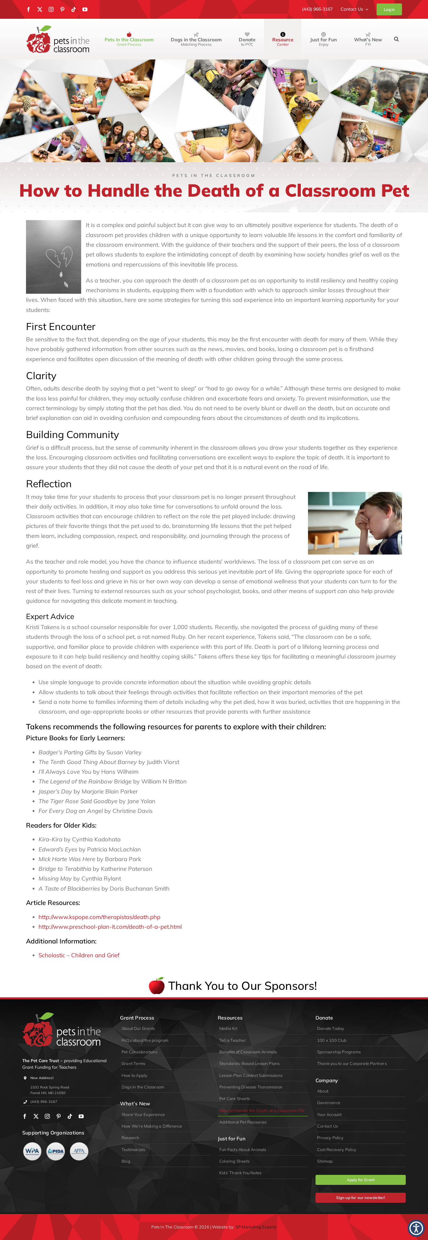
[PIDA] (55, 1145)
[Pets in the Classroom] (57, 28)
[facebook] (28, 9)
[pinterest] (62, 9)
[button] (396, 39)
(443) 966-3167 (43, 1101)
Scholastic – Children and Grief (79, 955)
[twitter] (39, 9)
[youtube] (84, 9)
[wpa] (32, 1145)
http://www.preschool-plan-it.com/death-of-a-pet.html (110, 926)
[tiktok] (73, 9)
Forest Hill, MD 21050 (47, 1093)
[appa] (79, 1145)
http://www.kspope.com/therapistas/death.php (99, 917)
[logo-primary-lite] (61, 1015)
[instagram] (51, 9)
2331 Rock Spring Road (49, 1087)
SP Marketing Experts (256, 1226)
